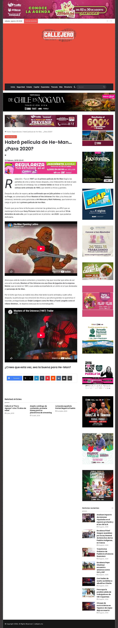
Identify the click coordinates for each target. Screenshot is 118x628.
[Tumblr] (42, 378)
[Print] (69, 378)
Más (61, 87)
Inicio (13, 87)
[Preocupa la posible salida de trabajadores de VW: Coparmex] (88, 592)
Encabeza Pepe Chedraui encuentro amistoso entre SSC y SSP (103, 567)
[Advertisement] (59, 63)
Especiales (45, 87)
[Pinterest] (47, 378)
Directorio (68, 87)
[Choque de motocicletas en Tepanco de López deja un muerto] (88, 606)
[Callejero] (59, 35)
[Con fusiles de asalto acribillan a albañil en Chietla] (88, 581)
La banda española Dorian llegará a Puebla (65, 407)
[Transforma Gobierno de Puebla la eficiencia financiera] (88, 552)
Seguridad (21, 87)
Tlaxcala (54, 87)
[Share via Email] (64, 378)
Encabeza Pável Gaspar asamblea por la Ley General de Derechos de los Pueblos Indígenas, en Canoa (105, 536)
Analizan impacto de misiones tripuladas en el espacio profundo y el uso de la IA (105, 520)
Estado (29, 87)
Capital (36, 87)
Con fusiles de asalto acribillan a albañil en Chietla (104, 580)
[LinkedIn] (36, 378)
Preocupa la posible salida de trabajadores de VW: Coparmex (104, 593)
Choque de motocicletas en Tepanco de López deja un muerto (61, 21)
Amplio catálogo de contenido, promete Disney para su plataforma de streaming (41, 409)
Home (8, 132)
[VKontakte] (58, 378)
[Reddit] (53, 378)
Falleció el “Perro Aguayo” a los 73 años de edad (15, 408)
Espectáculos (17, 132)
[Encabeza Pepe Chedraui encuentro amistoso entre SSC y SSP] (88, 565)
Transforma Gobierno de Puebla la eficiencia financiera (105, 552)
